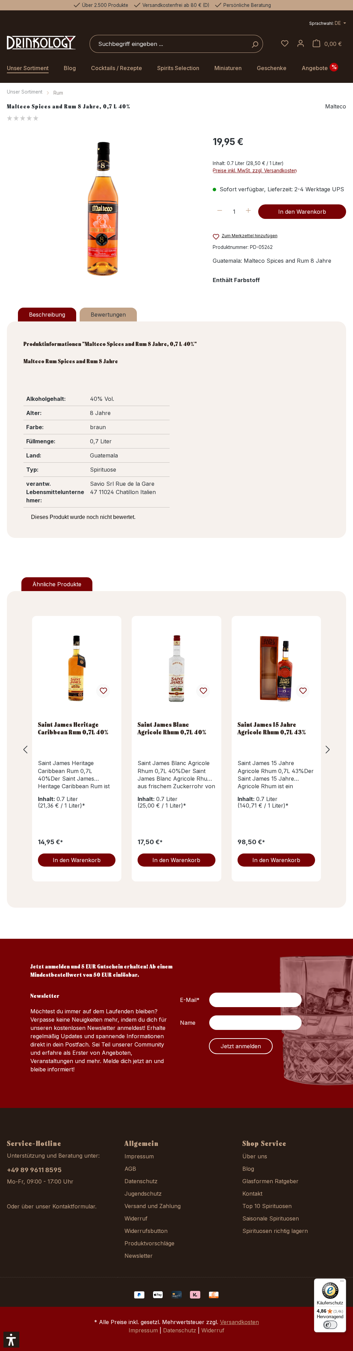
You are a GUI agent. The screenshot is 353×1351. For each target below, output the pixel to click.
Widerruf (136, 1218)
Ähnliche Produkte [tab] (56, 584)
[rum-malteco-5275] (103, 209)
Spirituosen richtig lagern (275, 1230)
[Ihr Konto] (301, 43)
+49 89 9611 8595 (34, 1170)
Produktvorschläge (149, 1243)
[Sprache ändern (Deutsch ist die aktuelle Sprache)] (327, 24)
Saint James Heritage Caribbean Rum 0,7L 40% (73, 728)
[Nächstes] (328, 749)
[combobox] (168, 44)
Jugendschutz (143, 1193)
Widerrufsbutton (146, 1230)
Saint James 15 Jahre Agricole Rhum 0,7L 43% (272, 728)
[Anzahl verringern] (220, 211)
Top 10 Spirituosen (267, 1206)
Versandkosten (239, 1322)
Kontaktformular (73, 1206)
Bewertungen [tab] (108, 314)
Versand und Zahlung (152, 1206)
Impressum (139, 1156)
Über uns (254, 1156)
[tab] (47, 314)
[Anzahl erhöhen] (248, 211)
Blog (248, 1168)
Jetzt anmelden (241, 1046)
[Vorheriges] (25, 749)
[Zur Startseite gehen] (41, 43)
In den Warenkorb (302, 211)
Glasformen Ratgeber (270, 1181)
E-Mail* (190, 999)
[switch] (330, 1325)
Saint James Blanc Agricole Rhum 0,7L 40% (172, 728)
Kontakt (252, 1193)
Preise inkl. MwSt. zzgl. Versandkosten (255, 170)
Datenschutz (141, 1181)
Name (187, 1022)
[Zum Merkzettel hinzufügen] (103, 691)
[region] (103, 209)
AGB (130, 1168)
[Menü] (342, 1282)
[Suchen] (255, 44)
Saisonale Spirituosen (270, 1218)
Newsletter (138, 1255)
